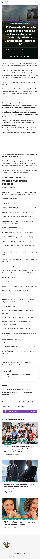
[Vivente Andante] (7, 2)
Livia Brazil (6, 527)
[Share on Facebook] (14, 56)
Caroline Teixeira (8, 454)
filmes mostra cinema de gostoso (22, 392)
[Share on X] (17, 56)
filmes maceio (6, 392)
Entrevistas (28, 519)
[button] (3, 2)
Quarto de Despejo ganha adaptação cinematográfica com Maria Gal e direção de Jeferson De (19, 448)
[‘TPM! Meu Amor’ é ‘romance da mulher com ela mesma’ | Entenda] (20, 509)
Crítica (20, 519)
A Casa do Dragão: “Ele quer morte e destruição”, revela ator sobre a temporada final (19, 486)
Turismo (26, 23)
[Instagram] (20, 411)
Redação (10, 50)
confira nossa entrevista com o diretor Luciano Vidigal (18, 132)
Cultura (20, 441)
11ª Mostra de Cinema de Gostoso (18, 389)
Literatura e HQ (30, 441)
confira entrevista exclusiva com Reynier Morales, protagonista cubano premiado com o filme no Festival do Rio (19, 123)
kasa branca (6, 394)
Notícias (7, 443)
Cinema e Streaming (17, 23)
